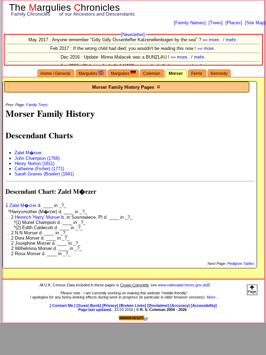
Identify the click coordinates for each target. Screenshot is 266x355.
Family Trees (37, 105)
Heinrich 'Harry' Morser (38, 217)
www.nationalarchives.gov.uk (182, 285)
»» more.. (206, 48)
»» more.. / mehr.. (220, 39)
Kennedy (219, 73)
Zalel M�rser (28, 152)
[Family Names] (190, 22)
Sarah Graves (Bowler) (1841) (44, 173)
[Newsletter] (133, 34)
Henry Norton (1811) (34, 163)
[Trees (215, 22)
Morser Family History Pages (126, 87)
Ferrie (197, 73)
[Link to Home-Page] (133, 9)
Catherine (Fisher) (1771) (39, 168)
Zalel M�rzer (23, 205)
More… (213, 297)
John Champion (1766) (37, 158)
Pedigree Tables (240, 263)
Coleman (152, 73)
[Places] (233, 22)
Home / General (56, 73)
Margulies (88, 73)
